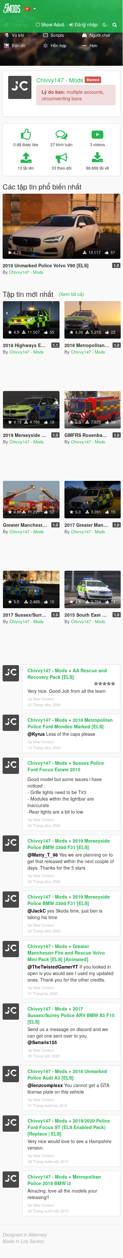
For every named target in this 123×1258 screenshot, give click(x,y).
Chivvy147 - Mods (59, 80)
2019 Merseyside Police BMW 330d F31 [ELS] (68, 843)
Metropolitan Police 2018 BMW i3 (64, 1179)
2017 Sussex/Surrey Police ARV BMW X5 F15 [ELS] (70, 1015)
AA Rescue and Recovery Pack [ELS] (67, 673)
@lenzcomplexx (45, 1085)
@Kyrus (36, 734)
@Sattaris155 (42, 1042)
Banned (93, 79)
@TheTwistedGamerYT (52, 966)
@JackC (36, 910)
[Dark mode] (104, 24)
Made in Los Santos (23, 1241)
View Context (43, 698)
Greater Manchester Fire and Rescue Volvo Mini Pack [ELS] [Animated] (66, 952)
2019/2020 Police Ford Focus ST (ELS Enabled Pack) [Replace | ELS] (68, 1127)
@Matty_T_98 (42, 854)
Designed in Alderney (25, 1234)
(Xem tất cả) (71, 294)
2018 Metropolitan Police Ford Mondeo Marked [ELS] (70, 723)
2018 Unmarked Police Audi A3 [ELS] (67, 1074)
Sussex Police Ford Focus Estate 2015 (65, 766)
